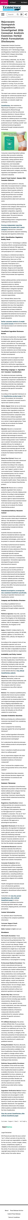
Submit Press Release (14, 1214)
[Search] (18, 14)
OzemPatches (5, 105)
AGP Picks (4, 2)
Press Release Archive (16, 1210)
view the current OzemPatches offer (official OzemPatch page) (11, 898)
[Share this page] (26, 14)
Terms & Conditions (14, 1217)
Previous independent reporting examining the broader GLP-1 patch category (12, 227)
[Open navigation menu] (2, 14)
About (6, 1210)
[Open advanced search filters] (21, 14)
